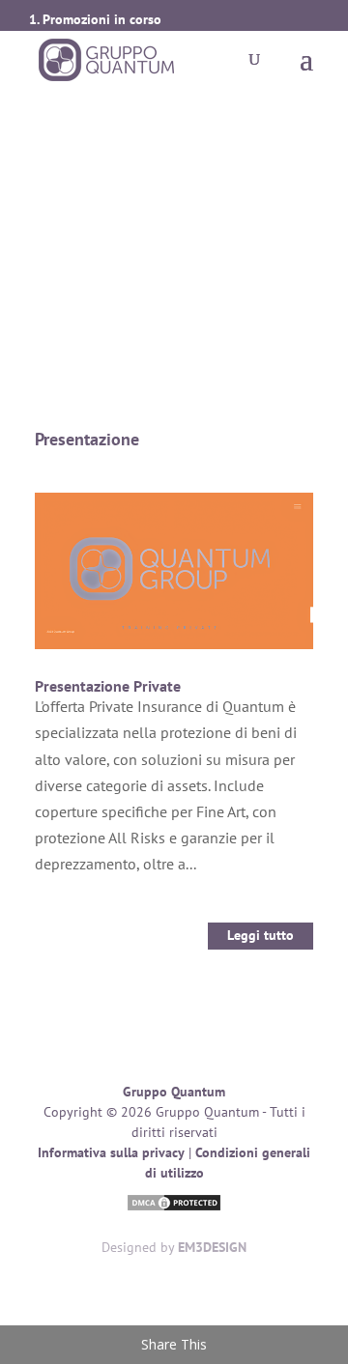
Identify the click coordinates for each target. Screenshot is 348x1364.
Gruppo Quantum (174, 1091)
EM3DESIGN (212, 1247)
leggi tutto (260, 935)
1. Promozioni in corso (95, 19)
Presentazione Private (108, 686)
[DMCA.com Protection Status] (174, 1205)
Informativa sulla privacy (111, 1152)
